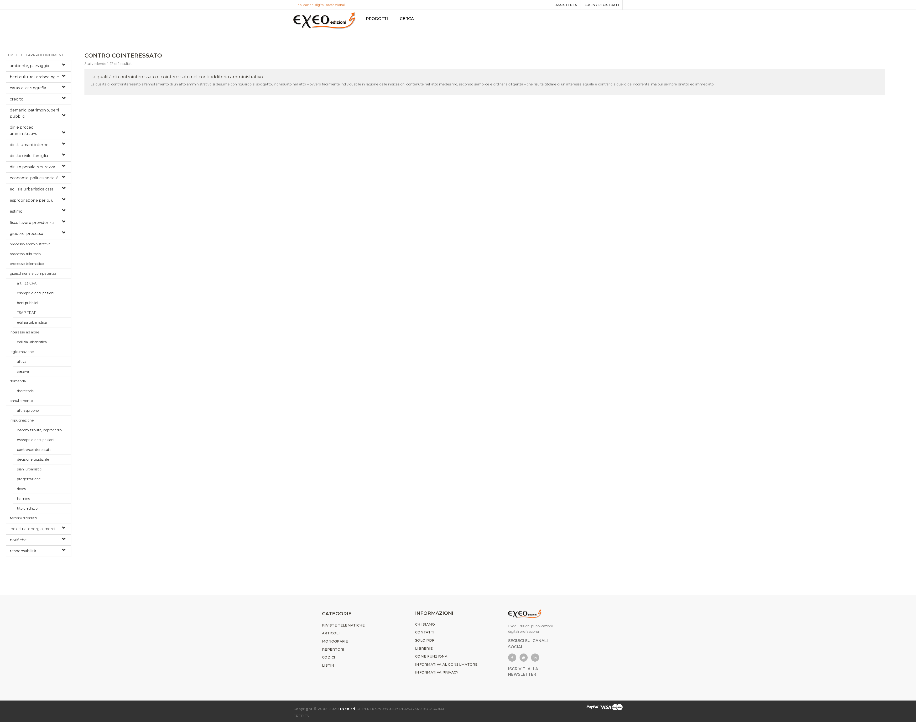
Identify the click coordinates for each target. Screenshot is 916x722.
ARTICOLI (331, 633)
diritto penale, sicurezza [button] (32, 167)
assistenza (566, 5)
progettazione (29, 479)
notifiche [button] (18, 540)
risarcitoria (25, 391)
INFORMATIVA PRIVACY (436, 672)
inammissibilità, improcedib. (39, 430)
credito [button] (16, 99)
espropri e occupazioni (35, 293)
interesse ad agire (24, 332)
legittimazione (22, 352)
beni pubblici (27, 303)
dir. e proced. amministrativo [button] (23, 130)
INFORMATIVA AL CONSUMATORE (446, 664)
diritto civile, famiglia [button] (29, 155)
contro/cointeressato (34, 450)
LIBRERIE (424, 648)
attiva (21, 361)
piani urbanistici (29, 469)
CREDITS (301, 716)
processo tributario (25, 254)
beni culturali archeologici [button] (34, 77)
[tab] (38, 65)
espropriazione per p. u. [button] (32, 200)
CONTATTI (424, 632)
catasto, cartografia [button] (28, 88)
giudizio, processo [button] (26, 233)
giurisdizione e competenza (33, 273)
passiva (23, 371)
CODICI (328, 657)
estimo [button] (16, 211)
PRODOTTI (377, 18)
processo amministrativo (30, 244)
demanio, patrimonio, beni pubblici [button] (34, 113)
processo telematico (27, 264)
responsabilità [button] (23, 551)
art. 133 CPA (26, 283)
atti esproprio (28, 410)
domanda (18, 381)
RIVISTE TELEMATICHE (343, 625)
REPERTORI (333, 649)
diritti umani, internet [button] (30, 144)
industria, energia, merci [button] (32, 529)
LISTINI (329, 665)
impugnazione (22, 420)
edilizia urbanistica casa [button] (31, 189)
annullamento (21, 401)
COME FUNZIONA (431, 656)
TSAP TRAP (26, 313)
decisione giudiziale (33, 459)
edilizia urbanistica (32, 322)
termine (23, 498)
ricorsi (21, 489)
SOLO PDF (424, 640)
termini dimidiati (23, 518)
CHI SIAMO (425, 624)
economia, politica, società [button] (34, 178)
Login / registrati (602, 5)
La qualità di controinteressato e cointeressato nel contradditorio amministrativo (176, 76)
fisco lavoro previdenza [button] (32, 222)
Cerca (407, 18)
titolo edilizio (27, 508)
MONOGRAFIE (335, 641)
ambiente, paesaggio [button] (29, 65)
